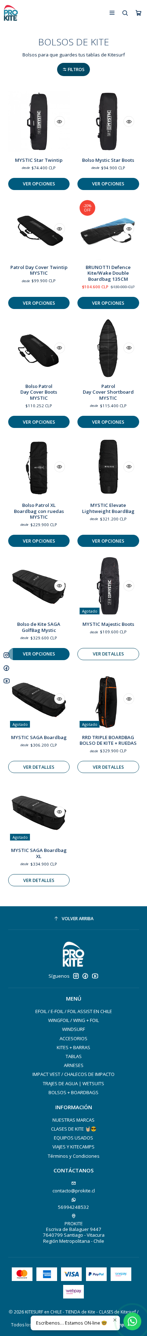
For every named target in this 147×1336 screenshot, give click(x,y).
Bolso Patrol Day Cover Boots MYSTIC (38, 392)
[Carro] (138, 13)
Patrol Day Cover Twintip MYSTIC (38, 270)
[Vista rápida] (59, 121)
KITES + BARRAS (73, 1047)
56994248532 (73, 1207)
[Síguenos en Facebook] (85, 976)
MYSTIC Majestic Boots (108, 624)
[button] (73, 69)
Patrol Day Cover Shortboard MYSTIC (108, 392)
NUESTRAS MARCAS (73, 1120)
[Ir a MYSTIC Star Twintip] (39, 121)
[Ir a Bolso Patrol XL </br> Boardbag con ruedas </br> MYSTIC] (39, 467)
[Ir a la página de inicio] (10, 13)
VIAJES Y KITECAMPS (73, 1146)
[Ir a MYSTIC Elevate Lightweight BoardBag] (108, 467)
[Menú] (112, 13)
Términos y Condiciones (74, 1156)
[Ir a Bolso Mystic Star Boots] (108, 121)
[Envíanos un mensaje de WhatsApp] (132, 1321)
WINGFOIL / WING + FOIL (73, 1020)
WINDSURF (73, 1029)
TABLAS (74, 1056)
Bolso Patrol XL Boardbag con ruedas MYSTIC (39, 511)
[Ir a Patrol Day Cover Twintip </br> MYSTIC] (39, 228)
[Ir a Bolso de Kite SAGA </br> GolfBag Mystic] (39, 586)
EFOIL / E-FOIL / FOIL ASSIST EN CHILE (73, 1011)
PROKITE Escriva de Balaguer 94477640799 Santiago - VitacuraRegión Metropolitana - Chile (74, 1232)
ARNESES (73, 1065)
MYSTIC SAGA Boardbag (39, 737)
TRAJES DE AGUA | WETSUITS (73, 1083)
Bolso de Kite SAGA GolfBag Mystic (38, 627)
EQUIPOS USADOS (73, 1138)
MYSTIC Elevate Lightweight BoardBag (108, 508)
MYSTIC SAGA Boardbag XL (39, 853)
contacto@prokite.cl (73, 1190)
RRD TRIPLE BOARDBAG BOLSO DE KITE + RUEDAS (108, 740)
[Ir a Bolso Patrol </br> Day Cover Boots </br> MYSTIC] (39, 347)
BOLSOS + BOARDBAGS (73, 1092)
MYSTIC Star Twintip (38, 160)
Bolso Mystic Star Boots (108, 160)
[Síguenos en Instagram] (76, 976)
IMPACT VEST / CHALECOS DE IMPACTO (73, 1074)
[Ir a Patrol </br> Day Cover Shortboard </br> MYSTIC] (108, 347)
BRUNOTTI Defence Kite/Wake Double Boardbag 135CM (108, 273)
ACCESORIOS (73, 1038)
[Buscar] (125, 13)
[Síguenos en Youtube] (95, 976)
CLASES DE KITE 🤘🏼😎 (73, 1129)
